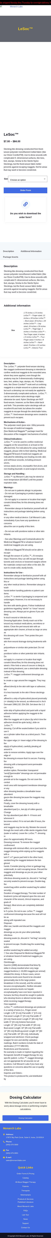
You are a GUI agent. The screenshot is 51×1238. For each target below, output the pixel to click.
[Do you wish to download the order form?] (25, 204)
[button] (38, 10)
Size (6, 179)
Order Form (25, 190)
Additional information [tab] (31, 251)
